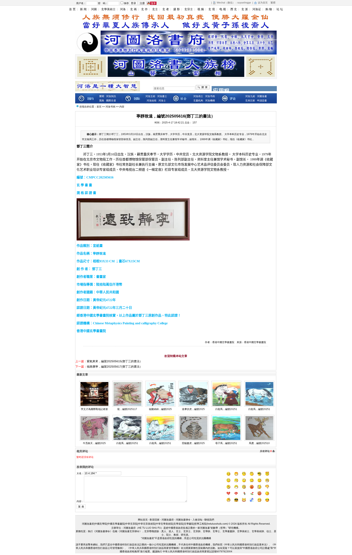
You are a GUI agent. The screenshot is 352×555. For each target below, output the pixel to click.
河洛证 (256, 9)
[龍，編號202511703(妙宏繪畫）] (127, 405)
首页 (99, 106)
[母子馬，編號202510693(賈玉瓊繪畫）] (226, 439)
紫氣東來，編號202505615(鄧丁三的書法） (114, 361)
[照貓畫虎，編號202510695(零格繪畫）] (193, 439)
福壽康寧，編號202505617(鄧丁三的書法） (114, 366)
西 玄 (233, 9)
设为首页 (263, 2)
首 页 (72, 9)
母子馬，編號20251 (226, 443)
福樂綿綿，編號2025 (160, 409)
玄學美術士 (108, 9)
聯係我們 (209, 519)
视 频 (200, 9)
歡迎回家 (155, 519)
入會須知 (197, 519)
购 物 (268, 9)
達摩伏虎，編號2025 (193, 409)
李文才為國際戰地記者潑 (94, 409)
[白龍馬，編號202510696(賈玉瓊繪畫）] (160, 439)
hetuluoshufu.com (217, 523)
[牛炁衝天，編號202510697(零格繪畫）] (94, 439)
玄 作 (144, 9)
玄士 (155, 9)
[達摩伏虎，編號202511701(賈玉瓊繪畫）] (193, 405)
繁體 (273, 2)
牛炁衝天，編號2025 (94, 443)
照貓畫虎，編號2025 (193, 443)
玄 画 (133, 9)
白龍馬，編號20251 (226, 409)
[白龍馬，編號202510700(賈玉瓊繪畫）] (226, 405)
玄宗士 (188, 9)
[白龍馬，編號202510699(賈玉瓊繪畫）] (259, 405)
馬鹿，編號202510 (259, 443)
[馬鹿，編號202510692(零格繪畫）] (259, 439)
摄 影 (176, 9)
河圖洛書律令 (183, 519)
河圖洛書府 (168, 519)
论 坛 (279, 9)
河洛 (123, 9)
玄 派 (244, 9)
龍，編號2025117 (127, 409)
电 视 (222, 9)
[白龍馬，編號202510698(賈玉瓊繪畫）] (127, 439)
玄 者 (165, 9)
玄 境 (211, 9)
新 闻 (83, 9)
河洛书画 (110, 106)
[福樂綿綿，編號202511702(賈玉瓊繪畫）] (160, 405)
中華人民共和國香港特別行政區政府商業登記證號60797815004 (197, 551)
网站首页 (143, 519)
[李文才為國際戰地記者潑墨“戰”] (94, 405)
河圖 (94, 9)
